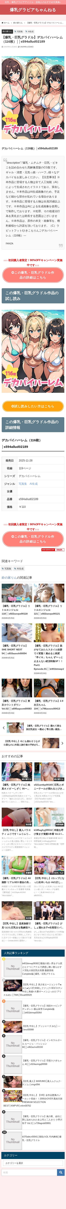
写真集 (20, 31)
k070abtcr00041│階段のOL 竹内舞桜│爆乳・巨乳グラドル (41, 1138)
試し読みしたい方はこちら (34, 406)
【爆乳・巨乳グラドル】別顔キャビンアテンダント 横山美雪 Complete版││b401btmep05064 (42, 1009)
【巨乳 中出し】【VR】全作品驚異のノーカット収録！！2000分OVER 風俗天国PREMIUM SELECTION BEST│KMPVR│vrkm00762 (33, 1100)
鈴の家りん (7, 31)
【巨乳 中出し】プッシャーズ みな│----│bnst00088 (41, 1028)
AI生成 (31, 31)
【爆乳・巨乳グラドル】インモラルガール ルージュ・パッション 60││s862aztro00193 (42, 1043)
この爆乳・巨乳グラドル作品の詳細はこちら (34, 275)
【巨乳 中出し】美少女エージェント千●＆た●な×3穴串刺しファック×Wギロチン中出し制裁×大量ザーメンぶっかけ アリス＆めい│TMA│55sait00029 (33, 989)
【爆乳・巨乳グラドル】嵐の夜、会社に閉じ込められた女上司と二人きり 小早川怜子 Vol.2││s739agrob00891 (42, 1119)
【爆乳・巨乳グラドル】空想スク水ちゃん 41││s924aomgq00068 (42, 1062)
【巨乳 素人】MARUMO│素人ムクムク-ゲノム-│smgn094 (41, 1083)
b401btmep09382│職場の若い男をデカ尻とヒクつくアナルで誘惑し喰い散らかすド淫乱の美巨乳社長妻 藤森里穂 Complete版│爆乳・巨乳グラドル (42, 968)
